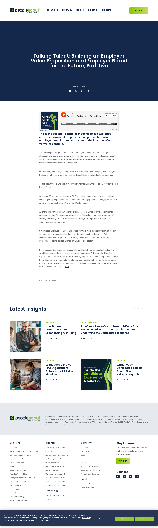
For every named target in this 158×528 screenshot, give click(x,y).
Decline (124, 519)
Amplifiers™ (14, 466)
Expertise (93, 10)
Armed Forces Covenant (90, 474)
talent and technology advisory (57, 425)
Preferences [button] (48, 520)
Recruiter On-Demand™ (18, 470)
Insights (106, 10)
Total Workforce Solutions (134, 422)
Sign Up (123, 461)
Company (67, 10)
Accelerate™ (50, 499)
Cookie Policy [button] (86, 518)
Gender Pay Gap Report (90, 466)
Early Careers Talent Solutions (21, 459)
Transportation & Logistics (55, 481)
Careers (84, 463)
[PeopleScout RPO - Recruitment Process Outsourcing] (25, 11)
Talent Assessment (17, 463)
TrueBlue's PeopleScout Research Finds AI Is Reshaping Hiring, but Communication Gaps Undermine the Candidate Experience (109, 329)
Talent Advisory (16, 493)
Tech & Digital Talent (53, 459)
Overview (13, 447)
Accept (144, 519)
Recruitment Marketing (18, 500)
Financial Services (52, 463)
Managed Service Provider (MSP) (110, 422)
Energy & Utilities (51, 470)
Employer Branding (17, 497)
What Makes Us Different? (55, 447)
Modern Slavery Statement (91, 470)
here (60, 143)
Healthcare (49, 451)
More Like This (139, 309)
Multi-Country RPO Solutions (20, 455)
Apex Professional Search (19, 474)
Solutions (53, 10)
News (83, 459)
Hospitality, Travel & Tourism (56, 485)
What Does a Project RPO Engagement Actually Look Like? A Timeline (59, 369)
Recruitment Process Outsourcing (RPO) (80, 422)
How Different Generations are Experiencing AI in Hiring (61, 329)
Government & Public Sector (56, 466)
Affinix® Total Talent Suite (55, 495)
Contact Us (139, 10)
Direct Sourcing (15, 485)
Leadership (85, 451)
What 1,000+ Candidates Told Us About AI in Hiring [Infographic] (130, 369)
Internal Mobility (16, 489)
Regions (80, 10)
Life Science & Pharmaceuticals (57, 455)
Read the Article (52, 338)
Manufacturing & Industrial (55, 474)
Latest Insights (86, 484)
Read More (85, 338)
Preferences (103, 519)
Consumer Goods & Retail (55, 478)
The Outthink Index (88, 488)
